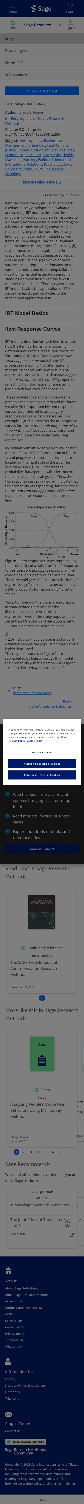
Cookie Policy (34, 740)
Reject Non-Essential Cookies (42, 774)
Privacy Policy (17, 740)
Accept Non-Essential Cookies (42, 763)
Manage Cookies (42, 752)
